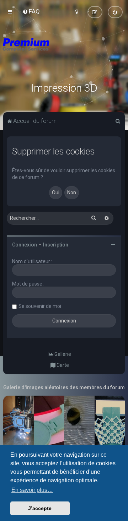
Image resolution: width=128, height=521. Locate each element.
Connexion (24, 245)
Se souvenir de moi (39, 306)
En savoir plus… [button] (32, 490)
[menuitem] (31, 11)
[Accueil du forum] (64, 53)
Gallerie (62, 354)
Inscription (55, 245)
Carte (62, 365)
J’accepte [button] (40, 508)
